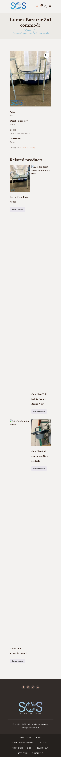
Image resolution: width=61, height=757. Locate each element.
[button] (46, 55)
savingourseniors (40, 724)
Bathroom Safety (27, 147)
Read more (17, 209)
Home (28, 30)
